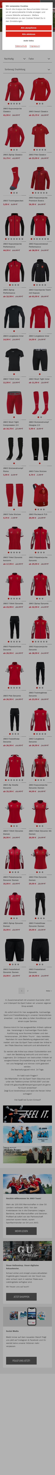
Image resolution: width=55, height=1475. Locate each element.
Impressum (35, 46)
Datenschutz (21, 46)
